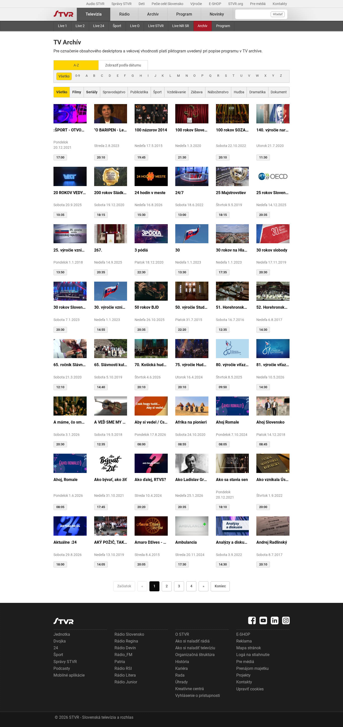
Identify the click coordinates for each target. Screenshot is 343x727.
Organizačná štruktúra (195, 654)
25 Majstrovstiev (231, 192)
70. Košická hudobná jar (151, 364)
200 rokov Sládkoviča (110, 192)
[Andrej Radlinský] (273, 525)
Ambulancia (186, 542)
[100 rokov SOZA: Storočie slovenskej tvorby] (232, 113)
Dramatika (257, 92)
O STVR (182, 634)
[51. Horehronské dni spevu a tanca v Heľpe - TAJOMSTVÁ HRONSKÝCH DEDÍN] (232, 291)
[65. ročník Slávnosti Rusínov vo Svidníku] (70, 348)
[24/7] (191, 176)
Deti (142, 4)
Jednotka (61, 634)
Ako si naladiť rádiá (192, 641)
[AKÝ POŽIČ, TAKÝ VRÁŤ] (110, 525)
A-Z (76, 65)
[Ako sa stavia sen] (232, 463)
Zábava (197, 92)
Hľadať (277, 14)
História (182, 661)
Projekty (243, 675)
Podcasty (61, 668)
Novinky (217, 14)
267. (98, 250)
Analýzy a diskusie (232, 542)
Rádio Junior (126, 682)
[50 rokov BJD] (151, 291)
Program (223, 26)
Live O (135, 26)
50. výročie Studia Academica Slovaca (191, 307)
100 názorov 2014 (151, 130)
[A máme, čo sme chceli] (70, 405)
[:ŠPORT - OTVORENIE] (70, 113)
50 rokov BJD (147, 307)
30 (177, 250)
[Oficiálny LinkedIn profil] (275, 620)
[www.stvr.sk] (63, 621)
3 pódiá (141, 250)
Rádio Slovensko (129, 634)
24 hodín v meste (150, 192)
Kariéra (181, 668)
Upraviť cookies (250, 689)
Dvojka (59, 641)
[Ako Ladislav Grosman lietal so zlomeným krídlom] (191, 463)
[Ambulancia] (191, 525)
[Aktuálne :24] (70, 525)
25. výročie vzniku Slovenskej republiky (70, 250)
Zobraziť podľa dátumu (123, 65)
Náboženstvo (218, 92)
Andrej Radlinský (271, 542)
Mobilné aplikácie (69, 675)
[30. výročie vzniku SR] (110, 291)
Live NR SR (180, 26)
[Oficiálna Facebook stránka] (252, 620)
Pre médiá (258, 4)
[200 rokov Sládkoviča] (110, 176)
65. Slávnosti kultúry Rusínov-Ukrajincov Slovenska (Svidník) (110, 364)
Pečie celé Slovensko (168, 4)
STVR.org (236, 4)
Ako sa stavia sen (232, 479)
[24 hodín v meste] (151, 176)
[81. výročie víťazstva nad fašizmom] (273, 348)
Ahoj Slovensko (270, 422)
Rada (180, 675)
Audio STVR (95, 4)
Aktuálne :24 (65, 542)
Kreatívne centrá (189, 688)
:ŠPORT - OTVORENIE (70, 130)
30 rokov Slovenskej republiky (70, 307)
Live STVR (156, 26)
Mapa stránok (248, 647)
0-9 (77, 75)
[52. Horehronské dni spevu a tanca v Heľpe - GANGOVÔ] (273, 291)
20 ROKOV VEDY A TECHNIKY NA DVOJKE (70, 192)
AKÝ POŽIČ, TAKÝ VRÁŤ (110, 542)
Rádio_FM (123, 654)
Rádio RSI (123, 668)
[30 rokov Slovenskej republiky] (70, 291)
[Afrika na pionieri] (191, 405)
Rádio (124, 14)
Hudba (239, 92)
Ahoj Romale (227, 422)
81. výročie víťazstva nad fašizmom (273, 364)
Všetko (64, 76)
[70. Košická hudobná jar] (151, 348)
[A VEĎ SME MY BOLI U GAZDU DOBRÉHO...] (110, 405)
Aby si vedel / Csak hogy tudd (151, 422)
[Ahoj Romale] (232, 405)
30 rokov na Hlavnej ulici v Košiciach (232, 250)
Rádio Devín (125, 647)
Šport (117, 26)
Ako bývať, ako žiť (110, 479)
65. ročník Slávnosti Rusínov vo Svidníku (70, 364)
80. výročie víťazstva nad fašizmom (232, 364)
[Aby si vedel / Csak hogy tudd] (151, 405)
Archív (202, 26)
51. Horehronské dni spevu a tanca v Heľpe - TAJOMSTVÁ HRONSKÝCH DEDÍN (232, 307)
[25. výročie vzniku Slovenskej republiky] (70, 233)
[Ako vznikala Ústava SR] (273, 463)
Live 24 (98, 26)
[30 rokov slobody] (273, 233)
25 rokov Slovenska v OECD (273, 192)
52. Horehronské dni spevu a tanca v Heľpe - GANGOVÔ (273, 307)
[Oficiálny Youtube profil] (263, 620)
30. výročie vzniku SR (110, 307)
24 (55, 647)
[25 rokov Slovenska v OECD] (273, 176)
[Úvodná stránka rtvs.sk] (63, 14)
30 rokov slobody (271, 250)
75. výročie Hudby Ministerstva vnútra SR (191, 364)
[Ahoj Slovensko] (273, 405)
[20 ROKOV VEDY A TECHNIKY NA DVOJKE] (70, 176)
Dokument (279, 92)
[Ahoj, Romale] (70, 463)
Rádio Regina (126, 641)
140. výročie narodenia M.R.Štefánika (273, 130)
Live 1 (62, 26)
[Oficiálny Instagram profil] (286, 620)
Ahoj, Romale (65, 479)
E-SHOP (215, 4)
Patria (120, 661)
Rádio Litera (125, 675)
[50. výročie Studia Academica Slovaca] (191, 291)
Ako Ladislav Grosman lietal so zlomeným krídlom (191, 479)
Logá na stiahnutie (252, 654)
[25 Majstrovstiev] (232, 176)
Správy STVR (121, 4)
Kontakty (280, 4)
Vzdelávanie (176, 92)
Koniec (220, 586)
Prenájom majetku (252, 668)
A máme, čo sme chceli (70, 422)
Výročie (196, 4)
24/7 (179, 192)
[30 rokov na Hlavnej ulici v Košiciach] (232, 233)
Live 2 (80, 26)
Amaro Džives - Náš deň (151, 542)
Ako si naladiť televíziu (195, 647)
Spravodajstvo (114, 92)
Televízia (94, 14)
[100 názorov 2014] (151, 113)
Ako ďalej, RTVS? (150, 479)
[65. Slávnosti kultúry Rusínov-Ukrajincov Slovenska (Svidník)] (110, 348)
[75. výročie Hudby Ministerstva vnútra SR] (191, 348)
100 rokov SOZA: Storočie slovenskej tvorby (232, 130)
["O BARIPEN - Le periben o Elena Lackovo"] (110, 113)
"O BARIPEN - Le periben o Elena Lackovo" (110, 130)
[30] (191, 233)
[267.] (110, 233)
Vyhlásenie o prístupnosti (197, 695)
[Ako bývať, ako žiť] (110, 463)
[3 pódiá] (151, 233)
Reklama (244, 641)
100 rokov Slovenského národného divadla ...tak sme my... (191, 130)
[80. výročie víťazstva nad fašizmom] (232, 348)
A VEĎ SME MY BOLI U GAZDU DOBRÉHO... (110, 422)
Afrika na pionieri (191, 422)
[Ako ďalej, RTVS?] (151, 463)
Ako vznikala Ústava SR (273, 479)
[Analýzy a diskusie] (232, 525)
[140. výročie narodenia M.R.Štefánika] (273, 113)
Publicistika (139, 92)
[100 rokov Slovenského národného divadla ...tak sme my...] (191, 113)
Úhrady (181, 682)
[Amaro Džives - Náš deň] (151, 525)
